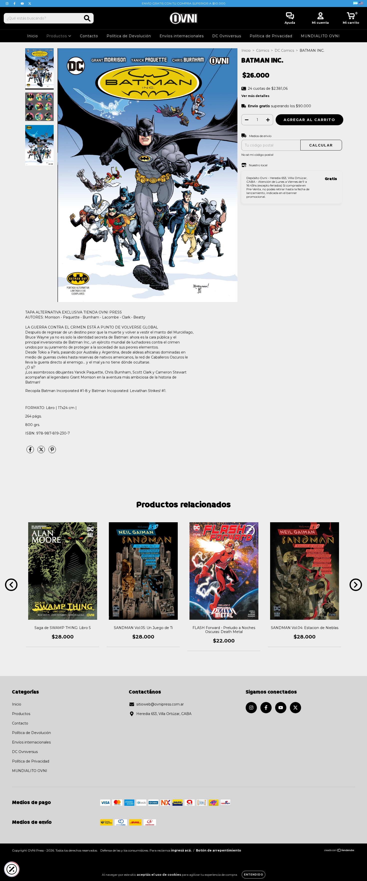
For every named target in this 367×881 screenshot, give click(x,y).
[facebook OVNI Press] (15, 3)
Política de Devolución (129, 36)
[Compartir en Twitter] (41, 452)
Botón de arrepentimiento (218, 850)
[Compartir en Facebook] (30, 452)
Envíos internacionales (182, 36)
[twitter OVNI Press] (29, 3)
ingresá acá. (181, 850)
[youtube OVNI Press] (22, 3)
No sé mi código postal (257, 154)
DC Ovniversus (226, 36)
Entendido (253, 874)
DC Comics (284, 50)
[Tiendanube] (339, 851)
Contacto (89, 36)
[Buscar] (87, 18)
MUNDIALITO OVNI (320, 36)
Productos (57, 36)
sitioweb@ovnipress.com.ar (160, 704)
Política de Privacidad (271, 36)
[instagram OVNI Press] (7, 3)
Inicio (32, 36)
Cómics (262, 50)
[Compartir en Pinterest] (52, 452)
